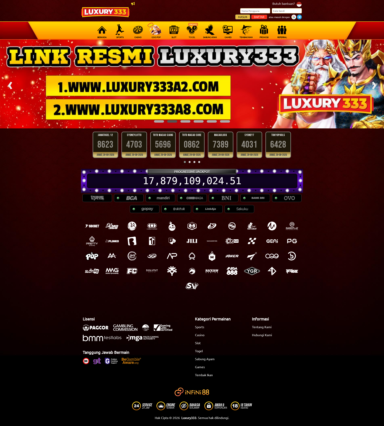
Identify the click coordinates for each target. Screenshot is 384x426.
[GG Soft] (192, 226)
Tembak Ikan (204, 375)
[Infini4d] (272, 271)
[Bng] (292, 256)
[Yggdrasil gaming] (172, 271)
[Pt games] (132, 256)
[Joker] (232, 256)
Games (200, 367)
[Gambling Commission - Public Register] (127, 329)
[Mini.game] (112, 241)
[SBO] (92, 226)
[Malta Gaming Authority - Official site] (144, 340)
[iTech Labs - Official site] (147, 329)
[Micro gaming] (272, 226)
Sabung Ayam (205, 359)
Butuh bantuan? (283, 3)
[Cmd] (112, 226)
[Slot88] (92, 271)
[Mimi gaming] (112, 271)
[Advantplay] (172, 256)
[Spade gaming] (192, 256)
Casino (199, 335)
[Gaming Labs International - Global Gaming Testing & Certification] (165, 329)
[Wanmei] (232, 226)
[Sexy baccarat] (252, 226)
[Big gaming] (132, 241)
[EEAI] (272, 241)
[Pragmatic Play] (172, 226)
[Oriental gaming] (232, 241)
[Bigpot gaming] (172, 241)
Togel (199, 351)
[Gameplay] (292, 226)
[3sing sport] (152, 226)
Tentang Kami (262, 327)
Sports (199, 327)
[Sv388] (192, 286)
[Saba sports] (132, 226)
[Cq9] (272, 256)
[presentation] (10, 84)
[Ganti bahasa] (299, 4)
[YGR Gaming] (252, 271)
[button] (159, 121)
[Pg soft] (292, 241)
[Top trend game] (152, 241)
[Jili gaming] (192, 241)
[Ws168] (292, 271)
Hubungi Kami (262, 335)
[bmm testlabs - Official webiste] (104, 340)
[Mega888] (232, 271)
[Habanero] (212, 256)
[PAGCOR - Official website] (97, 329)
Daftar (259, 17)
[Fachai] (132, 271)
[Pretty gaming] (92, 241)
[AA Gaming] (112, 256)
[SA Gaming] (212, 241)
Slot (198, 343)
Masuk (242, 17)
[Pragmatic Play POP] (92, 256)
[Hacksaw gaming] (212, 271)
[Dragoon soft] (192, 271)
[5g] (152, 256)
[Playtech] (212, 226)
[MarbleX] (252, 241)
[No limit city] (152, 271)
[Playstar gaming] (252, 256)
